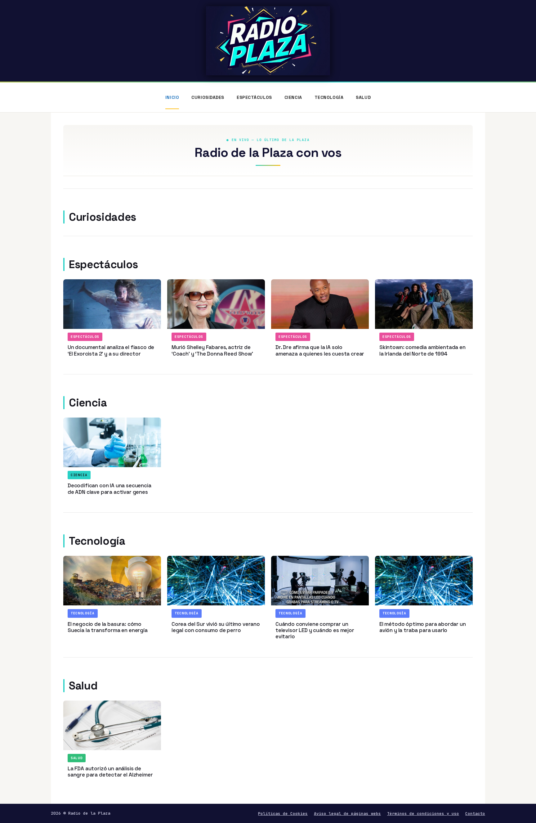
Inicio (172, 97)
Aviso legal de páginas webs (347, 813)
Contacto (475, 813)
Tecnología (329, 97)
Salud (363, 97)
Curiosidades (207, 97)
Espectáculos (254, 97)
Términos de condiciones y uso (423, 813)
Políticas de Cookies (283, 813)
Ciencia (293, 97)
